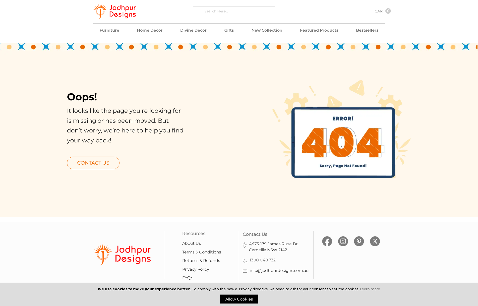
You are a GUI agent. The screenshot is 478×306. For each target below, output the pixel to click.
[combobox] (238, 11)
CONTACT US (93, 163)
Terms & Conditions (201, 252)
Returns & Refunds (201, 260)
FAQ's (187, 277)
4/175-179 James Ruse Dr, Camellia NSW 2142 (273, 247)
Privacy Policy (195, 269)
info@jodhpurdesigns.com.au (279, 270)
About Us (191, 243)
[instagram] (343, 240)
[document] (239, 295)
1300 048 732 (263, 260)
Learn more (370, 289)
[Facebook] (327, 240)
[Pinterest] (359, 240)
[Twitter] (375, 240)
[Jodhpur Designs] (114, 11)
